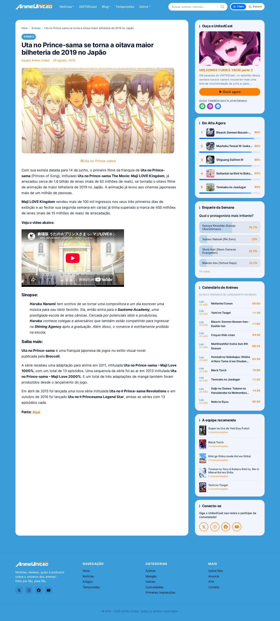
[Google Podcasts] (218, 106)
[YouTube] (236, 526)
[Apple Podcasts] (210, 106)
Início (25, 28)
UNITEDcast (88, 7)
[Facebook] (225, 526)
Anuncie (213, 576)
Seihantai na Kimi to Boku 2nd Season (233, 173)
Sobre (143, 7)
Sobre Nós (215, 570)
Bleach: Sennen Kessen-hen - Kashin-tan (232, 132)
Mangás (151, 576)
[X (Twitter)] (203, 526)
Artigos (88, 581)
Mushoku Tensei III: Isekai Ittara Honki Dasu (233, 146)
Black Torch (219, 370)
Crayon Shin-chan (223, 335)
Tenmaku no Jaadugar (231, 187)
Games (150, 581)
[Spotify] (202, 106)
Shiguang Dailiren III (229, 159)
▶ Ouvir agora (230, 92)
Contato (213, 587)
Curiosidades (155, 587)
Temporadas (125, 7)
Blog (105, 7)
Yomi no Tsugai (221, 312)
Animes (36, 28)
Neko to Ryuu (220, 401)
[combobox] (192, 7)
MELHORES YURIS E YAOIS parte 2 (226, 70)
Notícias (66, 7)
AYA (211, 581)
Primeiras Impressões (160, 592)
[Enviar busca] (222, 7)
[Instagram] (214, 526)
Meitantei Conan (222, 303)
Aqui (36, 412)
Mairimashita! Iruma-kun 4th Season (229, 346)
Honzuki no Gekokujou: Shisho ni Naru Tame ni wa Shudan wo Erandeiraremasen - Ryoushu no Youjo (230, 359)
